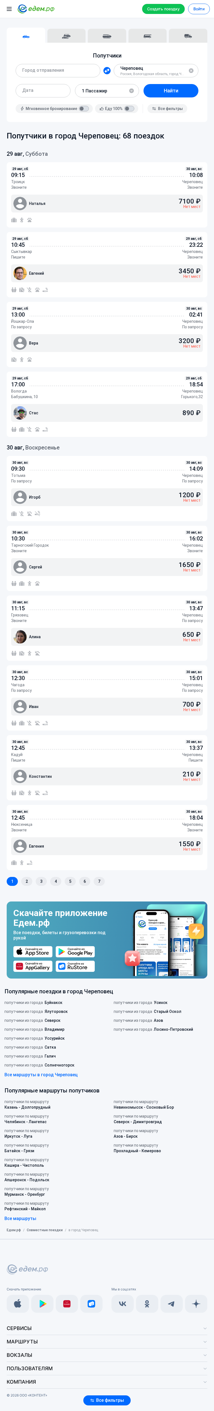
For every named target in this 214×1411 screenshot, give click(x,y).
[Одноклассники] (147, 1304)
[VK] (122, 1304)
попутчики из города (33, 1002)
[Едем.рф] (36, 8)
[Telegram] (171, 1304)
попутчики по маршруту (27, 1104)
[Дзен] (196, 1304)
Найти (171, 91)
